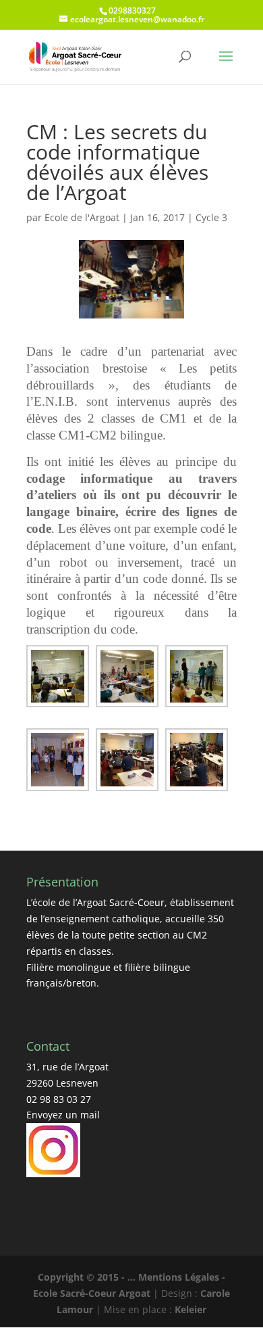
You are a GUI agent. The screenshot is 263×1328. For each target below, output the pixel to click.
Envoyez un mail (63, 1114)
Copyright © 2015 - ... (88, 1277)
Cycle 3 (211, 217)
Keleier (190, 1309)
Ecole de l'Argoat (82, 217)
